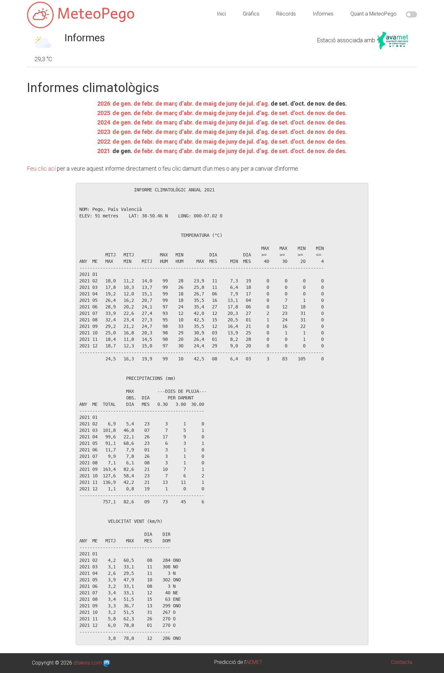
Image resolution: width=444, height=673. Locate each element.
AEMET (254, 662)
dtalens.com (87, 663)
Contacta (401, 662)
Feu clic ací (41, 168)
